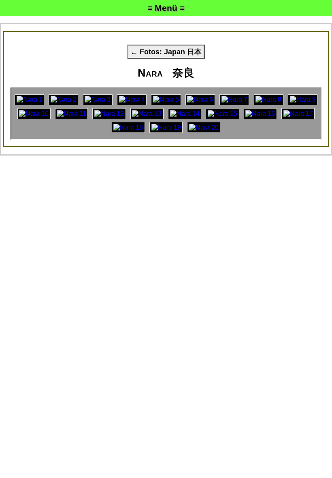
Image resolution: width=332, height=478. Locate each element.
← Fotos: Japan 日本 (166, 52)
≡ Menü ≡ (166, 8)
